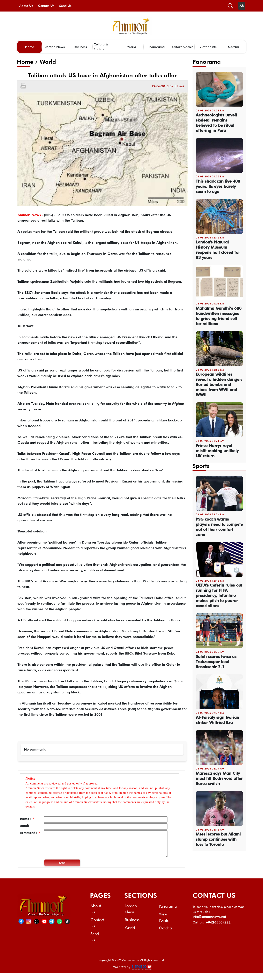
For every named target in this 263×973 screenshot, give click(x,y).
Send (62, 862)
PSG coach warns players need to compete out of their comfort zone (219, 527)
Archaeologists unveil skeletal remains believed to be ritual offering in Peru (216, 122)
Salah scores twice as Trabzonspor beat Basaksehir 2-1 (216, 661)
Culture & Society (101, 46)
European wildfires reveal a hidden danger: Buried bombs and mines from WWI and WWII (219, 384)
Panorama (157, 47)
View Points (208, 47)
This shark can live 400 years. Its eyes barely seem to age (218, 186)
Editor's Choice (182, 47)
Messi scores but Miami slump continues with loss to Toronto (218, 839)
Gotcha (233, 47)
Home (29, 47)
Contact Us (46, 6)
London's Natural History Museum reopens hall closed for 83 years (218, 249)
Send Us (65, 6)
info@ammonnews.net (209, 917)
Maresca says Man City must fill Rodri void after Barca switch (219, 778)
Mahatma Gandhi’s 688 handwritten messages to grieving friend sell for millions (219, 316)
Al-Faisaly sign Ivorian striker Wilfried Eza (217, 720)
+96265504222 (218, 922)
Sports (201, 465)
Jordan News (55, 47)
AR (242, 6)
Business (80, 47)
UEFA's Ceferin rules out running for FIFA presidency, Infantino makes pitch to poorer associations (219, 595)
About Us (26, 6)
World (131, 47)
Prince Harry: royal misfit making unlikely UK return (217, 450)
